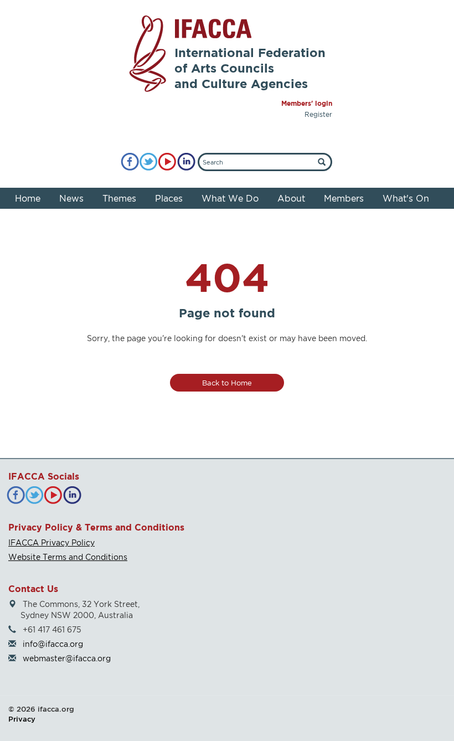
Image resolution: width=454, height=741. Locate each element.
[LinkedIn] (186, 162)
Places (169, 198)
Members (344, 198)
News (71, 198)
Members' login (306, 103)
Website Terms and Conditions (67, 557)
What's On (406, 198)
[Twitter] (149, 162)
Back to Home (227, 383)
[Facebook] (130, 162)
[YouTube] (167, 162)
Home (27, 198)
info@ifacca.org (53, 644)
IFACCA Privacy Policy (51, 542)
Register (318, 114)
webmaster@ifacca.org (67, 658)
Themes (119, 198)
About (291, 198)
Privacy (21, 719)
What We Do (230, 198)
